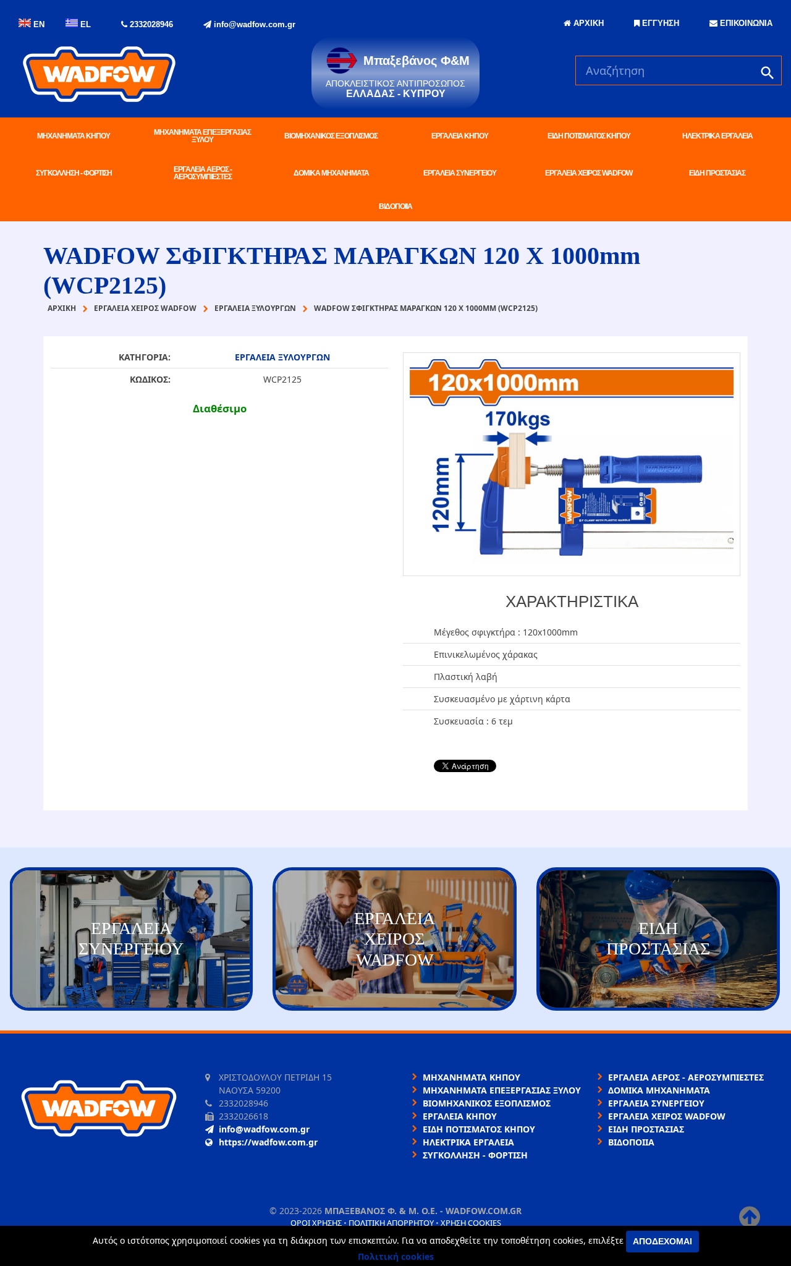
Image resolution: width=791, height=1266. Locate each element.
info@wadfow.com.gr (253, 24)
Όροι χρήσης (316, 1222)
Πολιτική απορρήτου (391, 1222)
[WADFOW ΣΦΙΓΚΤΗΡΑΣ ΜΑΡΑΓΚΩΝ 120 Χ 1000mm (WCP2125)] (571, 464)
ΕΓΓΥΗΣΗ (659, 23)
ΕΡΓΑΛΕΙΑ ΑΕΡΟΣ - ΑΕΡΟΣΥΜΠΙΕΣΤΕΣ (203, 173)
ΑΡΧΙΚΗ (587, 23)
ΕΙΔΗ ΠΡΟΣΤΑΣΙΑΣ (717, 173)
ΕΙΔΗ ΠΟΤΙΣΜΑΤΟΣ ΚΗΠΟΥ (589, 136)
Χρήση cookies (471, 1222)
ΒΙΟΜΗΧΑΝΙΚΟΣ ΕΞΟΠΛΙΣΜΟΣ (331, 136)
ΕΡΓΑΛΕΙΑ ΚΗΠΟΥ (459, 136)
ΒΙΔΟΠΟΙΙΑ (395, 206)
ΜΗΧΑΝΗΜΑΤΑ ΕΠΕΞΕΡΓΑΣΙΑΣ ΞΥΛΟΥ (202, 136)
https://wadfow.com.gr (268, 1142)
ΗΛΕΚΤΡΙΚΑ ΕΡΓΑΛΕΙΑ (717, 136)
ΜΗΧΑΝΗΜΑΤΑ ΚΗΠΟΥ (73, 136)
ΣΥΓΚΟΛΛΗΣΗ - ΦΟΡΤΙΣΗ (74, 173)
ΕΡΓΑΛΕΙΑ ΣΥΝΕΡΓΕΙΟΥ (459, 173)
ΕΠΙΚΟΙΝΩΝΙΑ (744, 23)
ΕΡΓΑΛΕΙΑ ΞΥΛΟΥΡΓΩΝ (282, 357)
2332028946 (150, 24)
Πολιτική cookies (396, 1256)
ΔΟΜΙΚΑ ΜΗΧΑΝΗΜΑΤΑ (331, 173)
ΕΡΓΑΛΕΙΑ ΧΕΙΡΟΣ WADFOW (588, 173)
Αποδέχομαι (662, 1241)
